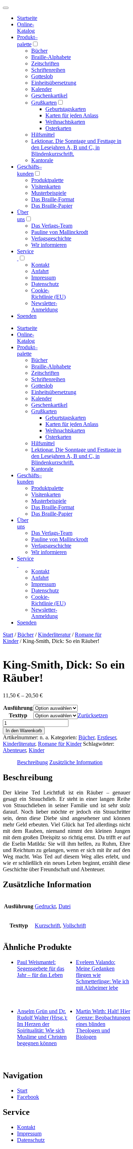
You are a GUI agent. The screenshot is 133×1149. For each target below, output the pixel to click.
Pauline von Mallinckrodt (59, 232)
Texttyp (18, 715)
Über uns (22, 523)
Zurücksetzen (93, 715)
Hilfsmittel (43, 135)
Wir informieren (49, 245)
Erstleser (106, 737)
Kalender (41, 89)
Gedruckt (45, 906)
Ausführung (18, 708)
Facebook (28, 1097)
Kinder (36, 750)
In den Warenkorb (24, 730)
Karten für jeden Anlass (71, 115)
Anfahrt (40, 271)
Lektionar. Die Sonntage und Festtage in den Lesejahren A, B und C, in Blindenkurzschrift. (76, 147)
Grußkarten (44, 103)
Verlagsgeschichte (51, 238)
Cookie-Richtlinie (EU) (48, 293)
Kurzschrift (47, 925)
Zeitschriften (45, 63)
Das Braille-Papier (51, 206)
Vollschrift (74, 925)
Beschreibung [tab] (32, 762)
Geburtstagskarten (65, 109)
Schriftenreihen (48, 70)
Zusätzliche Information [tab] (75, 762)
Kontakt (40, 265)
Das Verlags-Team (51, 226)
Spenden (27, 316)
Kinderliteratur (54, 635)
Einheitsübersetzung (53, 83)
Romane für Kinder (60, 744)
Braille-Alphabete (51, 57)
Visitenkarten (46, 186)
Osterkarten (58, 128)
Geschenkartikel (49, 95)
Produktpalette (47, 180)
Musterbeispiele (48, 193)
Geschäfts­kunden (29, 478)
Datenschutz (45, 284)
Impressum (43, 278)
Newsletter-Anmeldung (44, 306)
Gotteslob (42, 76)
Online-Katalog (26, 27)
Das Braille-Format (52, 199)
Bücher (39, 51)
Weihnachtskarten (65, 122)
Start (8, 635)
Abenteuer (14, 750)
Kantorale (42, 160)
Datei (65, 906)
